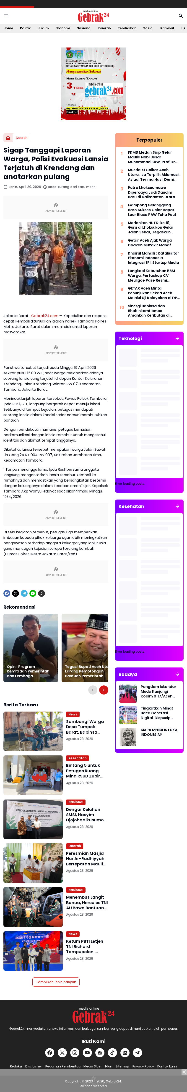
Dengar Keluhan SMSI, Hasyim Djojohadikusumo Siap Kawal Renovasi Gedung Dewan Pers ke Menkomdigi (85, 815)
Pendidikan (127, 28)
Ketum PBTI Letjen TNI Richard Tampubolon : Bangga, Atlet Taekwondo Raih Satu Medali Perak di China (85, 947)
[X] (15, 593)
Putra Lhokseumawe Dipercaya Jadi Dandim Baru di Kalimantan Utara (151, 192)
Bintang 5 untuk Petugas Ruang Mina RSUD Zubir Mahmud (83, 771)
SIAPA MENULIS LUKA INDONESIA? (159, 732)
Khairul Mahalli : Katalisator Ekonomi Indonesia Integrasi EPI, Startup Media (153, 258)
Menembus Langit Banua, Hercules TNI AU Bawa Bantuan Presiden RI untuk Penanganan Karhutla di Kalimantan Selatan (87, 902)
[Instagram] (74, 1052)
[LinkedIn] (125, 1052)
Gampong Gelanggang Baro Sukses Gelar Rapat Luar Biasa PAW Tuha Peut (152, 210)
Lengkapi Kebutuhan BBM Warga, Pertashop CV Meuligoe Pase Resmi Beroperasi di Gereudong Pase (151, 276)
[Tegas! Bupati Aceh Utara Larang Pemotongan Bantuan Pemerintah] (89, 648)
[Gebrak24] (93, 16)
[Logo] (93, 1015)
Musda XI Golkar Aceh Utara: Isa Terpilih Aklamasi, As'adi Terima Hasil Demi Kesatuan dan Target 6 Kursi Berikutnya (153, 175)
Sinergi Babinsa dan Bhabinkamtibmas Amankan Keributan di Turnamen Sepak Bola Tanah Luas (148, 311)
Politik (25, 28)
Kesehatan (77, 758)
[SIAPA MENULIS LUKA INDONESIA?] (128, 737)
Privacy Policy (143, 1066)
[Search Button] (180, 15)
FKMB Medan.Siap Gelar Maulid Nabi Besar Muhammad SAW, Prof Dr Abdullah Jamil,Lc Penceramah (151, 157)
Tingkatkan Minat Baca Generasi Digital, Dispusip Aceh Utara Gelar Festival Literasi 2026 (157, 713)
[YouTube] (87, 1052)
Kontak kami (167, 1066)
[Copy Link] (41, 593)
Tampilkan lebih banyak (56, 982)
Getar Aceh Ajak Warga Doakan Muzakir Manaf (150, 243)
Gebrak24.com (44, 315)
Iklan (108, 1066)
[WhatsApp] (32, 593)
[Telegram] (24, 593)
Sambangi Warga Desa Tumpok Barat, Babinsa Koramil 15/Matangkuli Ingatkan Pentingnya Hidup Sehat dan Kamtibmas (85, 727)
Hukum (43, 28)
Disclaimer (33, 1066)
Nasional (84, 28)
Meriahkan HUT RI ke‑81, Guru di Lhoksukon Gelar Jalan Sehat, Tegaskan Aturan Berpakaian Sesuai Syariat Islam (152, 228)
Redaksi (16, 1066)
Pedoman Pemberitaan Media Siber (73, 1066)
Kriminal (167, 28)
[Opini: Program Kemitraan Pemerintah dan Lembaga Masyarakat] (30, 648)
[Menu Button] (6, 15)
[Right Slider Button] (182, 28)
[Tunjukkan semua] (177, 338)
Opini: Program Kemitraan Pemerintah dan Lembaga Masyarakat (28, 672)
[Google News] (99, 1052)
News (72, 714)
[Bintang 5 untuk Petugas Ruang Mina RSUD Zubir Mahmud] (33, 775)
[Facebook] (6, 593)
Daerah (104, 28)
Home (8, 28)
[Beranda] (8, 137)
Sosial (148, 28)
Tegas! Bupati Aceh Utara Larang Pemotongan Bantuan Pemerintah (89, 672)
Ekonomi (63, 28)
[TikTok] (112, 1052)
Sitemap (122, 1066)
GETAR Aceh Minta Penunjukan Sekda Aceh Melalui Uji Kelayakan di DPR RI (153, 293)
